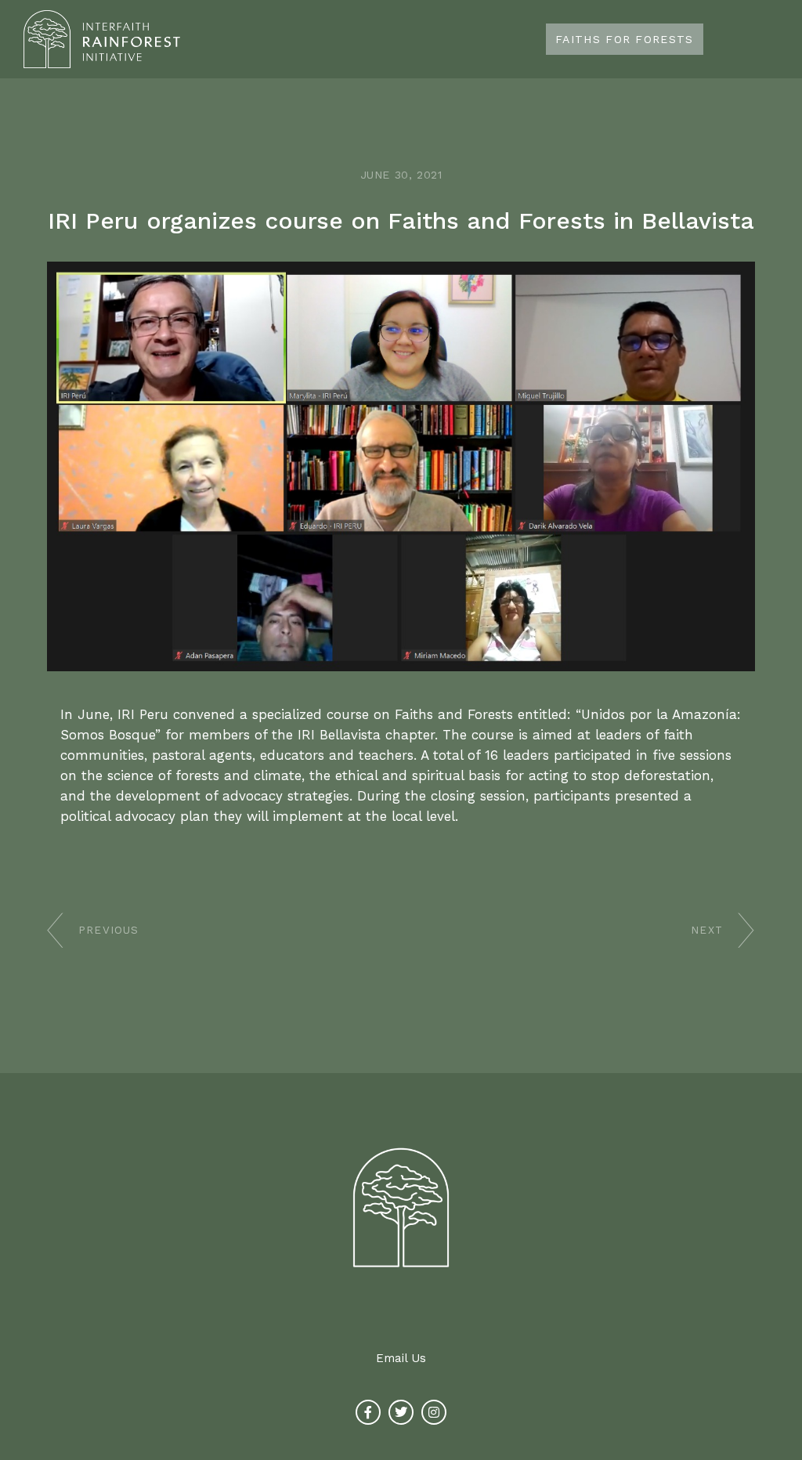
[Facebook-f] (368, 1412)
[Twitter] (401, 1412)
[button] (774, 39)
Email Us (401, 1358)
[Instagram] (433, 1412)
